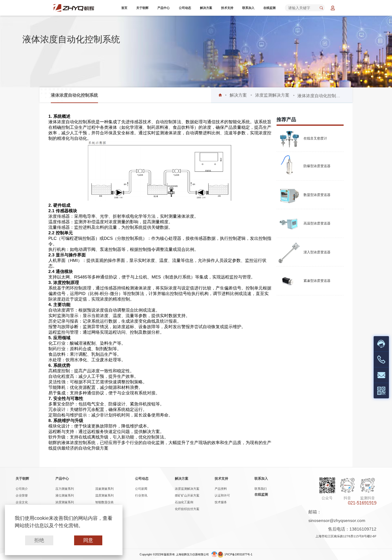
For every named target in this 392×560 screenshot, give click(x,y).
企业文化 (22, 502)
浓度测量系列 (64, 502)
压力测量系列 (64, 488)
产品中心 (163, 8)
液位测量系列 (64, 495)
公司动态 (185, 8)
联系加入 (248, 8)
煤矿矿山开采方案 (187, 495)
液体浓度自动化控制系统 (74, 95)
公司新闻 (141, 488)
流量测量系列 (104, 488)
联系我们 (260, 488)
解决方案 (206, 8)
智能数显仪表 (104, 502)
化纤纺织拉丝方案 (187, 509)
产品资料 (221, 488)
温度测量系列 (104, 495)
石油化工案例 (184, 502)
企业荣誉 (22, 495)
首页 (124, 8)
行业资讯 (141, 495)
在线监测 (269, 8)
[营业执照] (214, 554)
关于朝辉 (142, 8)
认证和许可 (222, 495)
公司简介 (22, 488)
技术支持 (227, 8)
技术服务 (221, 502)
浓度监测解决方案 (272, 95)
